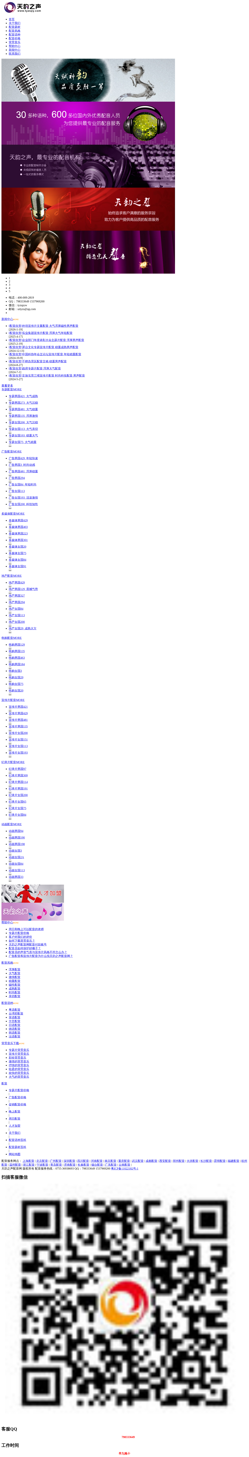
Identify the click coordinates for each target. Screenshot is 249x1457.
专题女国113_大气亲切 (23, 428)
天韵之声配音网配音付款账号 (28, 944)
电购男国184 (17, 664)
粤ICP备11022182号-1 (124, 1168)
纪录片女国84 (17, 814)
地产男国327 (17, 595)
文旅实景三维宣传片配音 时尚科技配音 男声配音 (53, 375)
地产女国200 (17, 621)
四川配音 (83, 1160)
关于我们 (14, 23)
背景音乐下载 (10, 1043)
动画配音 (7, 824)
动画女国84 (16, 863)
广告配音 (7, 451)
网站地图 (14, 1154)
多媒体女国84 (17, 559)
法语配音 (14, 1036)
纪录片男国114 (18, 782)
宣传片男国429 (18, 713)
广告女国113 (17, 491)
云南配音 (124, 1164)
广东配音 (111, 1164)
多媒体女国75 (17, 553)
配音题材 (14, 26)
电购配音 (7, 637)
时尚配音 (14, 992)
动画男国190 (17, 837)
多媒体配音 (8, 513)
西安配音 (165, 1160)
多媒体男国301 (18, 540)
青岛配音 (56, 1164)
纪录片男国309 (18, 775)
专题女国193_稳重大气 (23, 435)
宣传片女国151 (18, 739)
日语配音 (14, 1025)
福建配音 (233, 1160)
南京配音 (110, 1160)
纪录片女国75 (17, 808)
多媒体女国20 (17, 546)
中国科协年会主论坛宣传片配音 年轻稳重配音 (51, 354)
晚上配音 (14, 1111)
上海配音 (28, 1160)
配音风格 (14, 30)
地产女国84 (16, 608)
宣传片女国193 (18, 752)
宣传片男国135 (18, 726)
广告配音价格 (17, 1097)
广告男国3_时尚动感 (22, 464)
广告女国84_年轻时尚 (22, 484)
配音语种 (14, 34)
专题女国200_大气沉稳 (23, 422)
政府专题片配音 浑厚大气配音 (41, 368)
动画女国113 (17, 870)
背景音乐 (14, 42)
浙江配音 (29, 1164)
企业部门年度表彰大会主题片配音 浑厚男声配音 (53, 340)
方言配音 (14, 1021)
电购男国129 (17, 644)
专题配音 (7, 389)
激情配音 (14, 977)
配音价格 (14, 38)
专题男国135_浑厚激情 (23, 415)
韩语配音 (14, 1032)
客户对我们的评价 (20, 936)
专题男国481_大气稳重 (23, 409)
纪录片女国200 (18, 795)
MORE (17, 389)
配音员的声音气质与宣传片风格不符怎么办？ (38, 952)
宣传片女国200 (18, 733)
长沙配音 (206, 1160)
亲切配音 (14, 996)
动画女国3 (15, 850)
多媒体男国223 (18, 533)
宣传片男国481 (18, 719)
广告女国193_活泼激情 (23, 497)
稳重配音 (14, 980)
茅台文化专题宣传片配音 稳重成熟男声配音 (50, 347)
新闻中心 (14, 49)
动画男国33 (16, 876)
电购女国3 (15, 670)
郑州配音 (179, 1160)
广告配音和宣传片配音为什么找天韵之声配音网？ (41, 955)
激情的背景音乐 (19, 1061)
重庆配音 (124, 1160)
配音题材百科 (17, 1147)
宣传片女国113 (18, 746)
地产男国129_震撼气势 (23, 589)
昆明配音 (220, 1160)
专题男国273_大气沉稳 (23, 402)
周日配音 (14, 1118)
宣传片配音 (8, 700)
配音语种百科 (17, 1139)
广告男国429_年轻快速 (23, 458)
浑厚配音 (14, 969)
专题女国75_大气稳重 (22, 442)
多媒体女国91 (17, 566)
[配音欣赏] (15, 325)
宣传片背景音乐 (19, 1053)
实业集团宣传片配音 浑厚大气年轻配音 (47, 332)
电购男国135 (17, 651)
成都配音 (151, 1160)
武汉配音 (138, 1160)
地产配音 (7, 575)
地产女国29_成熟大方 (22, 628)
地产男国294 (17, 602)
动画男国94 (16, 831)
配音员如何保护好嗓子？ (25, 948)
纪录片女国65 (17, 801)
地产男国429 (17, 582)
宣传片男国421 (18, 706)
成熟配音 (14, 988)
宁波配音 (42, 1164)
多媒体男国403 (18, 526)
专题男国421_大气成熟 (23, 396)
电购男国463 (17, 657)
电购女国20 (16, 690)
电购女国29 (16, 677)
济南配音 (70, 1164)
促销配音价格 (17, 1104)
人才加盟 (14, 1125)
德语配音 (14, 1028)
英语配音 (14, 1017)
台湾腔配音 (16, 1013)
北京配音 (42, 1160)
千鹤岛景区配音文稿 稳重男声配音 (44, 361)
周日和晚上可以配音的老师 (26, 929)
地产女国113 (17, 615)
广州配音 (56, 1160)
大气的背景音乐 (19, 1076)
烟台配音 (97, 1164)
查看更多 (7, 385)
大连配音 (192, 1160)
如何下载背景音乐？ (22, 940)
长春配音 (83, 1164)
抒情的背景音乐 (19, 1065)
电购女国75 (16, 684)
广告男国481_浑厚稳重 (23, 471)
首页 (12, 19)
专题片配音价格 (19, 933)
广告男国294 (17, 477)
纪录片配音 (8, 762)
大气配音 (14, 973)
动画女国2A (16, 857)
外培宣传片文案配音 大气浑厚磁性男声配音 (50, 325)
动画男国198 (17, 844)
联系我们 (14, 53)
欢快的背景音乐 (19, 1072)
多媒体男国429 (18, 520)
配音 (4, 1083)
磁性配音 (14, 984)
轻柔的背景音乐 (19, 1069)
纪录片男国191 (18, 788)
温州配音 (15, 1164)
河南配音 (97, 1160)
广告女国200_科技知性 (23, 504)
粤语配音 (14, 1009)
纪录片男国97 (17, 768)
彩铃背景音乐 (17, 1057)
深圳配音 (69, 1160)
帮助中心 (14, 46)
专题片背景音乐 (19, 1049)
